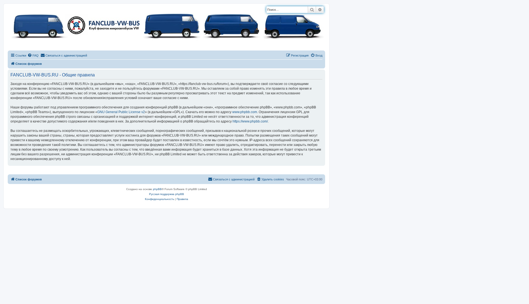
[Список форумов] (166, 25)
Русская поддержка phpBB (166, 194)
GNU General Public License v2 (121, 112)
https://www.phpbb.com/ (250, 121)
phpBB (157, 189)
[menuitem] (33, 55)
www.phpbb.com (244, 112)
